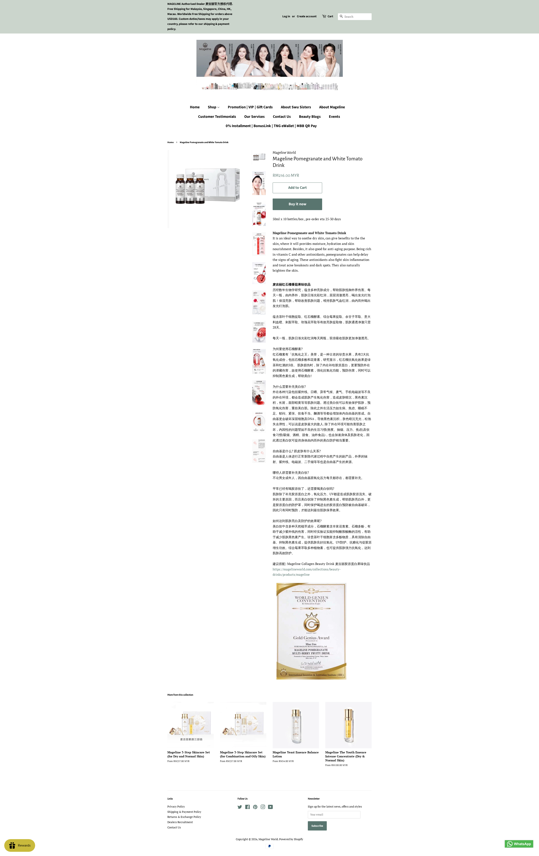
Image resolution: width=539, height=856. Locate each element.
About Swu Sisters (296, 107)
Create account (306, 16)
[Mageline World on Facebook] (247, 808)
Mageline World (268, 839)
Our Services (254, 116)
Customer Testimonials (217, 116)
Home (195, 107)
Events (334, 116)
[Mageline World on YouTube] (270, 808)
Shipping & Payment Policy (184, 812)
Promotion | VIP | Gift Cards (250, 107)
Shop (212, 107)
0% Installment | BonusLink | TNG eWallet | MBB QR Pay (271, 126)
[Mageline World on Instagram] (262, 808)
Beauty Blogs (310, 116)
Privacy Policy (176, 806)
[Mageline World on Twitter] (239, 808)
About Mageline (332, 107)
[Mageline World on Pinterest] (255, 808)
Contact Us (282, 116)
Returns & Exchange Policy (184, 817)
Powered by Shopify (291, 839)
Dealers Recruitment (180, 822)
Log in (286, 16)
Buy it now (297, 204)
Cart (330, 16)
